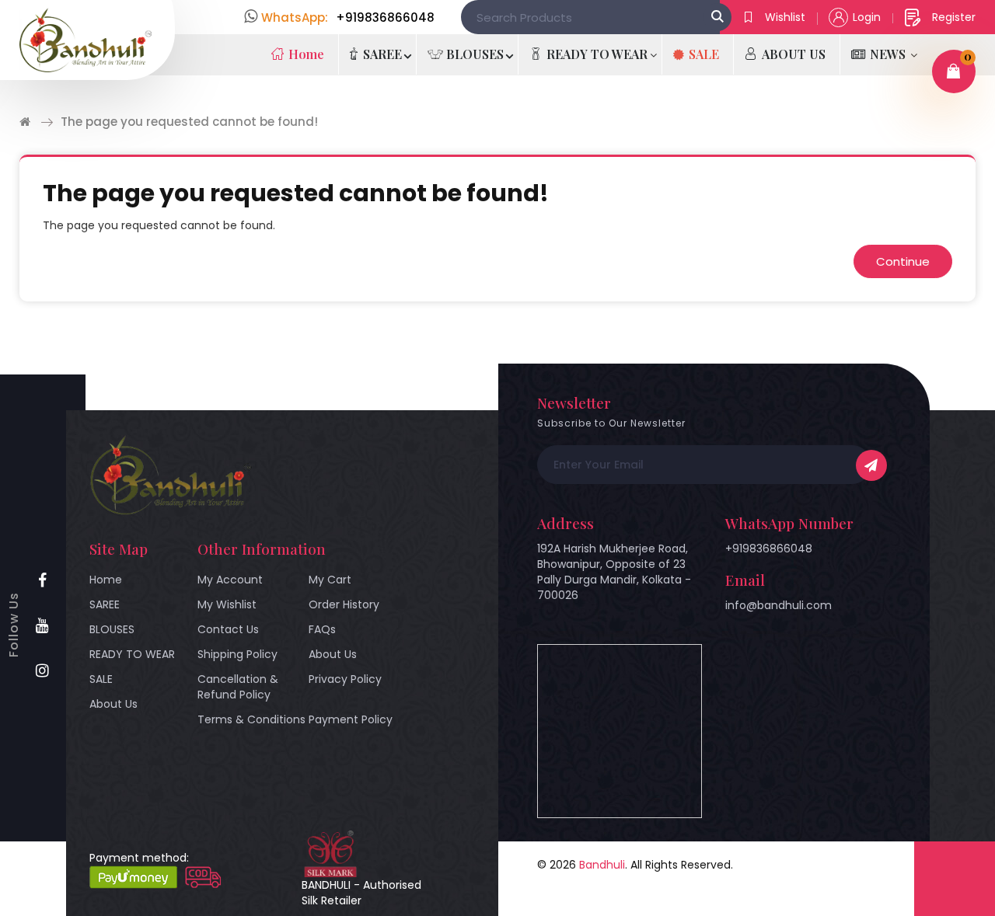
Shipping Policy (237, 654)
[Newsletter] (871, 465)
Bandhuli (602, 864)
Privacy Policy (345, 679)
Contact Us (228, 629)
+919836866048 (768, 548)
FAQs (322, 629)
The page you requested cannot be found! (189, 121)
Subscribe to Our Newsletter (611, 423)
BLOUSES (111, 629)
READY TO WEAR (132, 654)
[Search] (717, 17)
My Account (230, 579)
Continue (903, 261)
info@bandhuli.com (778, 605)
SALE (101, 679)
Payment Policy (351, 719)
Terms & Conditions (251, 719)
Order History (344, 604)
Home (105, 579)
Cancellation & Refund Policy (237, 686)
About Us (113, 704)
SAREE (104, 604)
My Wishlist (227, 604)
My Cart (330, 579)
